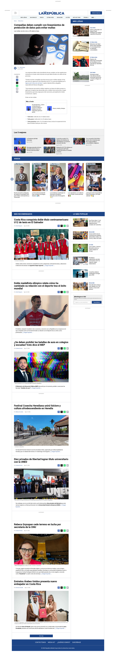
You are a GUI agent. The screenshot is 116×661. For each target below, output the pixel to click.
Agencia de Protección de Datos (33, 83)
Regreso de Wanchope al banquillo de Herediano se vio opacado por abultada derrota (96, 62)
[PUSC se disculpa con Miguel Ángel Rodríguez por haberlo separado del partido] (81, 31)
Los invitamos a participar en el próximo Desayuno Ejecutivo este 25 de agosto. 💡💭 (57, 195)
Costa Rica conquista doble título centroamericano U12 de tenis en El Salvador (41, 221)
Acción (91, 244)
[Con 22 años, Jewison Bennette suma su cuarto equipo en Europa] (80, 248)
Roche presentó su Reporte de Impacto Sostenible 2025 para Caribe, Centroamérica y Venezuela (21, 195)
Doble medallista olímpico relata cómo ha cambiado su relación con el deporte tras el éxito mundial (40, 286)
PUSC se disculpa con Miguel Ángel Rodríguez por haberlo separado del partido (96, 32)
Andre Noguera (19, 225)
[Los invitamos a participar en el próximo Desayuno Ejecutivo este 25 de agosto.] (58, 177)
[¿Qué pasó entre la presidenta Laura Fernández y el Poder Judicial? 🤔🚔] (94, 177)
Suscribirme (97, 302)
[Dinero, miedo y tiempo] (49, 108)
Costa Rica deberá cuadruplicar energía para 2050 (94, 273)
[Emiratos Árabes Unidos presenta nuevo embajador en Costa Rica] (41, 606)
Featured (92, 27)
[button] (96, 12)
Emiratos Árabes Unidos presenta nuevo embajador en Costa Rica (35, 582)
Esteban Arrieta (19, 348)
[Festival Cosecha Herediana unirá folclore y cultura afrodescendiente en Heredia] (41, 430)
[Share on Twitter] (17, 83)
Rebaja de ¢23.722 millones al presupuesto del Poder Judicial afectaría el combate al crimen (64, 150)
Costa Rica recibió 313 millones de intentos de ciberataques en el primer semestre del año (63, 141)
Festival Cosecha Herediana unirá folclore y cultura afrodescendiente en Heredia (37, 407)
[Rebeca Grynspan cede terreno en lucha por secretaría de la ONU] (41, 549)
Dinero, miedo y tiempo (59, 108)
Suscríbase (76, 642)
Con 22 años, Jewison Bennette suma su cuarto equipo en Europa (95, 249)
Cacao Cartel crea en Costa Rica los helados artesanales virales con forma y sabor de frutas (95, 236)
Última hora (20, 20)
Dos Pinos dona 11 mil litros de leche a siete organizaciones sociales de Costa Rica (95, 222)
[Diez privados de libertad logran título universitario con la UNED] (41, 484)
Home (15, 20)
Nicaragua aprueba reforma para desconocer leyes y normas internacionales (34, 149)
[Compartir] (17, 92)
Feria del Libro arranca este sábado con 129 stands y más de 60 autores (94, 287)
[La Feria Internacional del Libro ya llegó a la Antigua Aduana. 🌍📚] (40, 177)
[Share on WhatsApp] (17, 86)
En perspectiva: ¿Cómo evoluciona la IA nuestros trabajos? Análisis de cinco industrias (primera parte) (38, 108)
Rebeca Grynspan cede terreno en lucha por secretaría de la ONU (37, 525)
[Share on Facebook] (17, 80)
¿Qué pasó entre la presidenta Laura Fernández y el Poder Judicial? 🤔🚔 (94, 194)
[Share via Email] (17, 89)
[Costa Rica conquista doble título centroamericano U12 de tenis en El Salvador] (41, 244)
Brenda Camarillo (19, 587)
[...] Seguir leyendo (48, 265)
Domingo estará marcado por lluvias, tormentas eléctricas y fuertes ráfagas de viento (95, 77)
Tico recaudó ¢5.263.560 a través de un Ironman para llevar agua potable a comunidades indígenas (93, 141)
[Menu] (16, 13)
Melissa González (19, 411)
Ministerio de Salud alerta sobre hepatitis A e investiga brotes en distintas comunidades (95, 47)
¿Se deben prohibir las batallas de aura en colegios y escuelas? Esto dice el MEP (41, 343)
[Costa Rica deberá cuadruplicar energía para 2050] (80, 273)
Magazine (91, 232)
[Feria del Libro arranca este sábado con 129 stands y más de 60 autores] (80, 286)
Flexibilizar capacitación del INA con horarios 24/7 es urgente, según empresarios (94, 260)
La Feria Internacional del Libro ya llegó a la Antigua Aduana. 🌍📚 (38, 194)
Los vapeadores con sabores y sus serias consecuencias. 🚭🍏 (75, 194)
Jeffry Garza (22, 67)
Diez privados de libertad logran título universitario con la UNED (41, 460)
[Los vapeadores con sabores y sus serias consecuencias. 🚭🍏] (76, 177)
